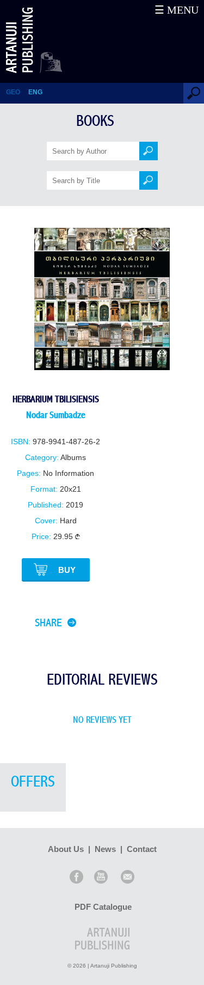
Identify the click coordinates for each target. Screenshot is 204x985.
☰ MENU (176, 10)
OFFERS (33, 782)
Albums (73, 458)
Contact (142, 849)
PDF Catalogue (103, 906)
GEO (13, 92)
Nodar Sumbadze (55, 415)
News (105, 849)
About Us (66, 849)
